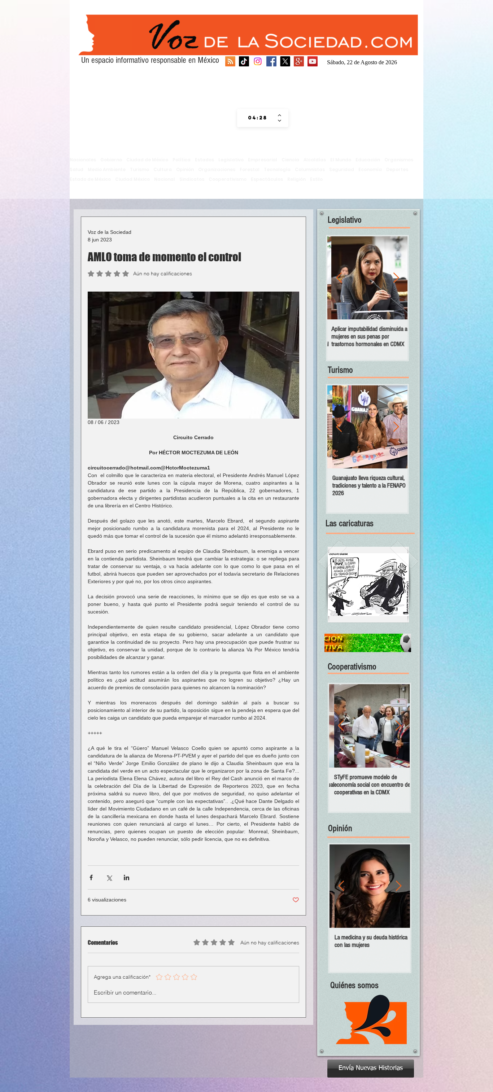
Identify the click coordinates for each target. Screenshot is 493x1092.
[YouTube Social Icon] (312, 61)
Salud (76, 169)
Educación (367, 159)
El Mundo (340, 159)
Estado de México (90, 179)
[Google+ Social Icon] (299, 61)
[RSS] (230, 61)
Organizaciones (216, 169)
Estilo (316, 179)
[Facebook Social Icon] (271, 61)
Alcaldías (315, 159)
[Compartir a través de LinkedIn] (126, 877)
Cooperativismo (228, 179)
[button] (368, 585)
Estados (204, 159)
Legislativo (231, 159)
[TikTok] (244, 61)
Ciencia (290, 159)
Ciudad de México (147, 159)
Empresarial (262, 159)
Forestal (249, 169)
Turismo (139, 169)
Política (182, 159)
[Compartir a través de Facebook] (91, 877)
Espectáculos (267, 179)
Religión (296, 179)
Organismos (398, 159)
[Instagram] (258, 61)
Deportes (397, 169)
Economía (370, 169)
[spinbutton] (257, 118)
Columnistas (310, 169)
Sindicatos (191, 179)
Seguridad (341, 169)
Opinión (185, 169)
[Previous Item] (339, 278)
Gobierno (111, 159)
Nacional (164, 179)
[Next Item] (396, 278)
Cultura (162, 169)
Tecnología (277, 169)
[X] (285, 61)
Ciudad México (132, 179)
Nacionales (83, 159)
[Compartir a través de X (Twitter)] (108, 877)
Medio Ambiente (107, 169)
